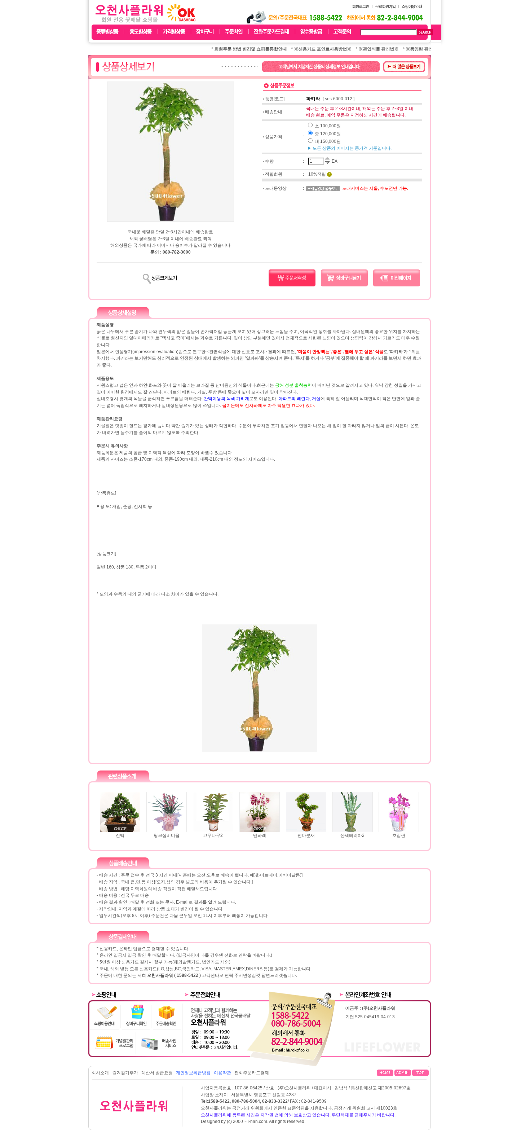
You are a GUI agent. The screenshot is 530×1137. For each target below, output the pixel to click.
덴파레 (259, 835)
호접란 (398, 835)
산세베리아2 (352, 835)
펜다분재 (306, 835)
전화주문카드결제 (251, 1072)
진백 (120, 835)
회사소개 (100, 1072)
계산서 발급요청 (157, 1072)
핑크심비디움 (167, 835)
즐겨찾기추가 (125, 1072)
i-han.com (257, 1121)
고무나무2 (213, 835)
